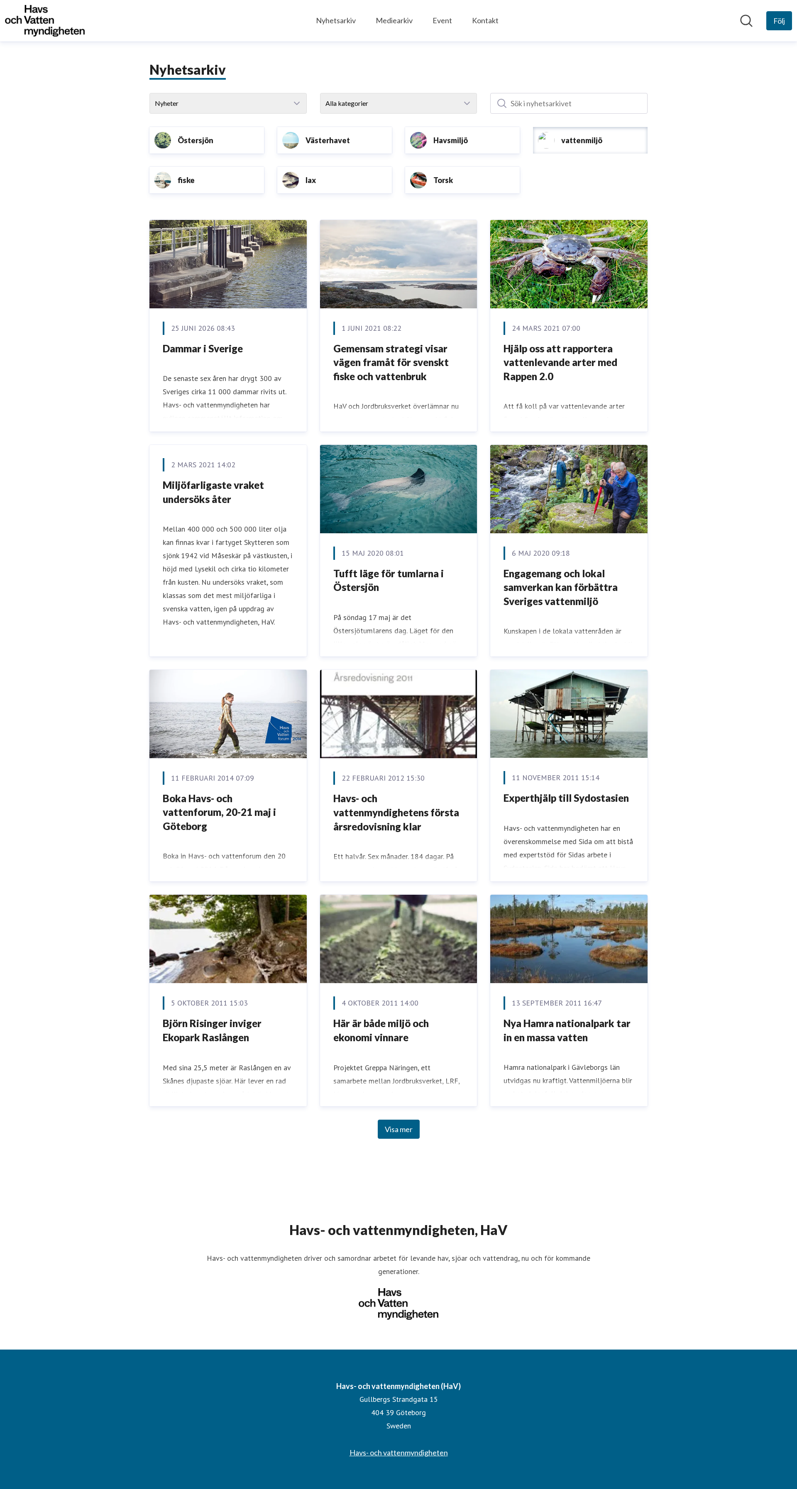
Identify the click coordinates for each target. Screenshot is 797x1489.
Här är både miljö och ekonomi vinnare (381, 1030)
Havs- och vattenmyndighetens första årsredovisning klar (396, 812)
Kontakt (485, 20)
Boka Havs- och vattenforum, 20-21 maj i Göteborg (219, 812)
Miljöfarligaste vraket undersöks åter (213, 492)
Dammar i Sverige (203, 348)
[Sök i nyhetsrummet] (746, 20)
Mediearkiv (394, 20)
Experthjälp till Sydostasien (566, 798)
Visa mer (399, 1129)
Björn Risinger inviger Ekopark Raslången (212, 1030)
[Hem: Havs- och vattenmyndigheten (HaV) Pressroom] (45, 21)
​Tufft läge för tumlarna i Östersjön (388, 580)
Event (442, 20)
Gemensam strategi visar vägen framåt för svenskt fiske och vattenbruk (391, 362)
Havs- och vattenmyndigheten (399, 1452)
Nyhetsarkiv (336, 20)
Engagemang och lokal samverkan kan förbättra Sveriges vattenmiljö (561, 587)
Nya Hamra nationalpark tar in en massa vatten (567, 1030)
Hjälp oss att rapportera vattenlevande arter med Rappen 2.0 (560, 362)
